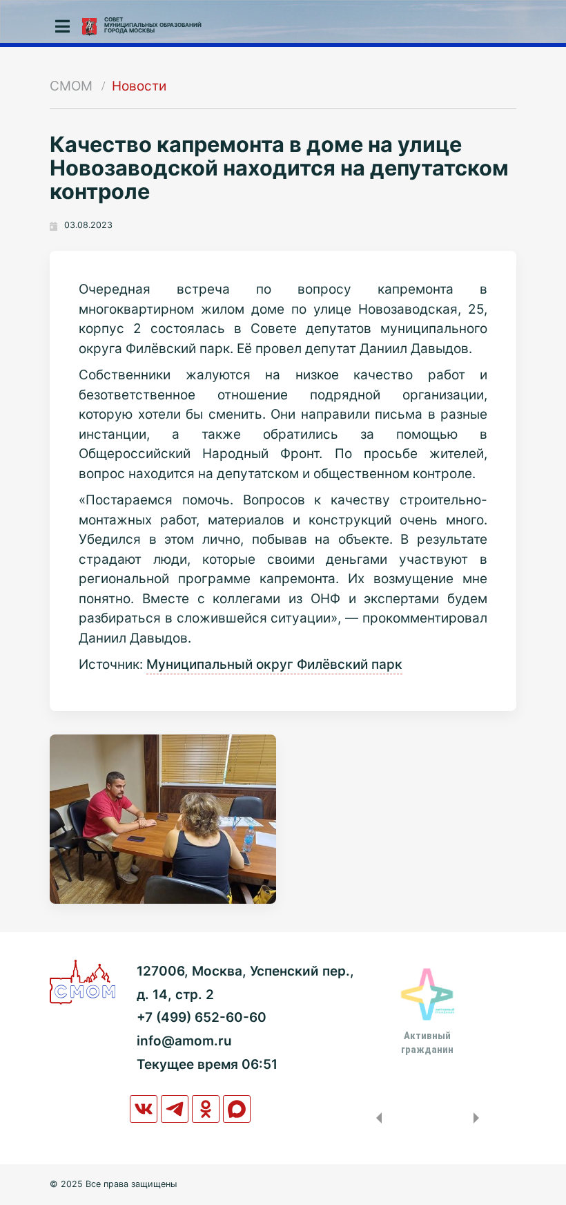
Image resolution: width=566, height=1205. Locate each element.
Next (479, 1117)
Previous (376, 1117)
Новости (139, 86)
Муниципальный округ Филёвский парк (274, 664)
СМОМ (71, 86)
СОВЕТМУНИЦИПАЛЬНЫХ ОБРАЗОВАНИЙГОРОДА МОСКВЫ (153, 25)
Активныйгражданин (427, 1043)
